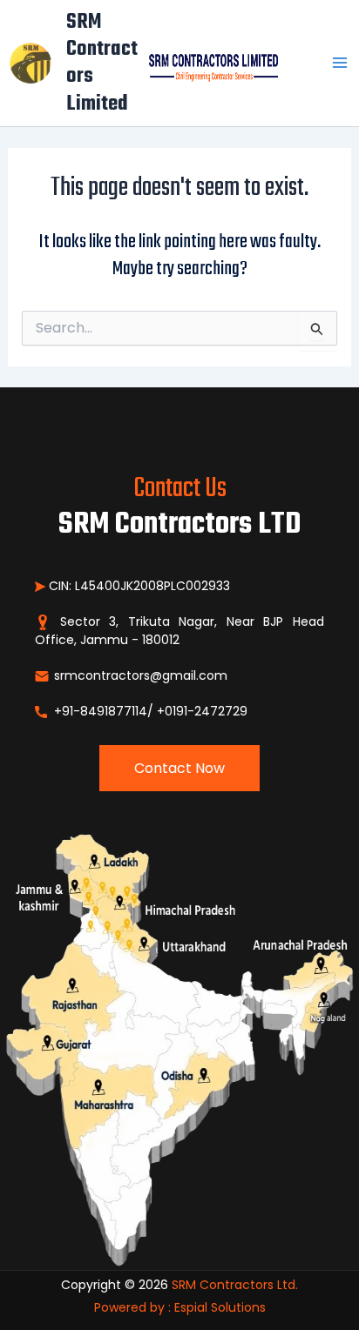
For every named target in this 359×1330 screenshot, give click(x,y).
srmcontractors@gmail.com (139, 675)
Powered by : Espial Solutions (180, 1307)
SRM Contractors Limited (102, 63)
